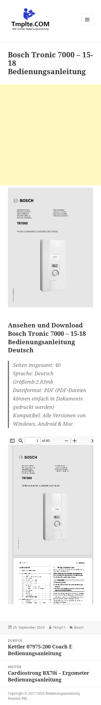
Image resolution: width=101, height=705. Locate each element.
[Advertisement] (50, 135)
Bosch (79, 627)
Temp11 (59, 627)
